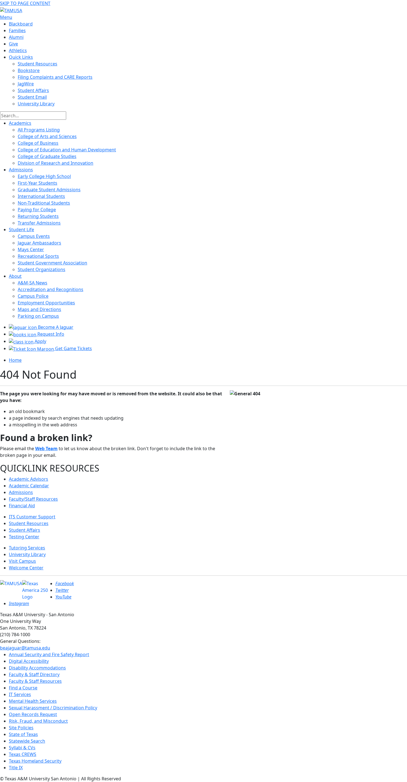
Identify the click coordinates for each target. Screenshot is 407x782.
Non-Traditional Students (44, 203)
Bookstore (29, 70)
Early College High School (44, 176)
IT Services (20, 694)
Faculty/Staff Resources (33, 499)
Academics (20, 123)
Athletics (18, 50)
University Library (36, 104)
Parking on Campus (38, 316)
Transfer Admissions (39, 223)
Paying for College (37, 210)
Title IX (16, 768)
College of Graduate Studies (47, 156)
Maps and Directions (39, 309)
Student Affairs (33, 90)
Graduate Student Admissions (49, 190)
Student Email (32, 97)
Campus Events (34, 236)
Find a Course (23, 688)
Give (13, 44)
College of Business (38, 143)
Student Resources (28, 523)
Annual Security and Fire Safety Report (49, 654)
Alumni (16, 37)
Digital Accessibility (29, 661)
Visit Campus (22, 561)
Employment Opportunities (46, 303)
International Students (41, 196)
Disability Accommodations (37, 668)
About (15, 276)
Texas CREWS (22, 754)
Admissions (21, 170)
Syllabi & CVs (22, 748)
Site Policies (21, 728)
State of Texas (23, 734)
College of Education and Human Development (67, 150)
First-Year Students (37, 183)
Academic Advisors (28, 479)
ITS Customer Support (32, 517)
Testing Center (24, 537)
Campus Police (33, 296)
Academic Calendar (29, 486)
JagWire (26, 84)
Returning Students (38, 216)
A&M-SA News (32, 283)
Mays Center (31, 249)
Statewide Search (27, 741)
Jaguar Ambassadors (39, 243)
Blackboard (21, 24)
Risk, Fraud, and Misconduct (38, 721)
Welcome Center (26, 568)
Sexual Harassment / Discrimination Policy (53, 708)
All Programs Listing (39, 130)
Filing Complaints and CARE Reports (55, 77)
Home (15, 360)
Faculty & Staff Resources (35, 681)
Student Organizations (41, 269)
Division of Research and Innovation (55, 163)
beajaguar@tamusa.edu (25, 648)
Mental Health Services (33, 701)
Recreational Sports (38, 256)
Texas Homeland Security (35, 761)
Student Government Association (52, 263)
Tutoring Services (27, 548)
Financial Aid (22, 506)
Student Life (21, 229)
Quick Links (21, 57)
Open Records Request (33, 714)
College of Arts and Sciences (47, 136)
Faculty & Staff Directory (34, 674)
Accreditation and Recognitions (50, 289)
